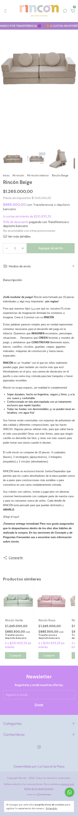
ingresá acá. (67, 784)
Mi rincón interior (38, 175)
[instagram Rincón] (39, 747)
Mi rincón (18, 175)
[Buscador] (65, 11)
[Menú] (6, 11)
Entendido (51, 808)
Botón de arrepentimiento (39, 788)
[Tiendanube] (39, 795)
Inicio (6, 175)
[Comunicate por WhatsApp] (69, 792)
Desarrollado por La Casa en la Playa (39, 766)
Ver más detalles (19, 236)
